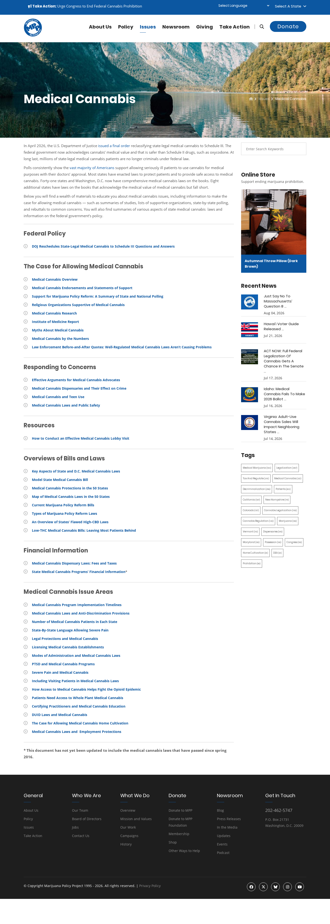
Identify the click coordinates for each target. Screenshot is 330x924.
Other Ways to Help (184, 850)
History (126, 844)
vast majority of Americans (92, 167)
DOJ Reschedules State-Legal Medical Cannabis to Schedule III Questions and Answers (103, 246)
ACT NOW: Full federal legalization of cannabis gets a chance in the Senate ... (284, 361)
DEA (277, 553)
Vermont (250, 531)
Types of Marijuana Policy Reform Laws (64, 513)
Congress (294, 542)
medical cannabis (287, 478)
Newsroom (176, 26)
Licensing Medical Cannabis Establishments (68, 647)
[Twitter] (263, 886)
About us (100, 26)
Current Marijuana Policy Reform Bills (63, 505)
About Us (31, 810)
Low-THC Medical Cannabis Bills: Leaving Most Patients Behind (84, 530)
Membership (179, 833)
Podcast (223, 852)
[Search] (259, 26)
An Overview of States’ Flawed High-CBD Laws (70, 522)
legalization (286, 468)
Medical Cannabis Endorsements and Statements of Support (82, 288)
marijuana (288, 521)
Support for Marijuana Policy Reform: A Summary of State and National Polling (97, 296)
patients (283, 489)
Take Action (234, 26)
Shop (173, 842)
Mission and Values (136, 819)
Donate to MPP (180, 810)
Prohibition (251, 563)
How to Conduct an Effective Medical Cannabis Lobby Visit (80, 438)
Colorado (251, 510)
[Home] (251, 98)
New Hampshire (277, 499)
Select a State (289, 6)
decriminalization (256, 489)
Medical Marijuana (257, 468)
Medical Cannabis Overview (55, 279)
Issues (148, 26)
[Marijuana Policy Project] (33, 35)
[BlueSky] (275, 886)
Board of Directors (86, 819)
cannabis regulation (258, 521)
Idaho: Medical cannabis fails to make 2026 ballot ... (284, 393)
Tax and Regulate (256, 478)
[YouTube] (299, 886)
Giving (204, 26)
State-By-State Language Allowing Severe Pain (70, 630)
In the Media (227, 827)
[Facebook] (251, 886)
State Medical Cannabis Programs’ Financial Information (78, 571)
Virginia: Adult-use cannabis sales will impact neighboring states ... (281, 424)
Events (222, 844)
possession (273, 542)
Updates (223, 835)
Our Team (80, 810)
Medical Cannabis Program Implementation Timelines (77, 604)
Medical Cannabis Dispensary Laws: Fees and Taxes (74, 563)
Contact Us (80, 835)
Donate (288, 26)
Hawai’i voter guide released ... (281, 326)
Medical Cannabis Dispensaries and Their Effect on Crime (79, 388)
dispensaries (272, 531)
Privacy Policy (150, 885)
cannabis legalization (280, 510)
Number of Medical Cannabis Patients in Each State (74, 621)
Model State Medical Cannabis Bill (60, 479)
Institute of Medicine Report (55, 321)
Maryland (251, 542)
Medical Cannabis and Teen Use (58, 396)
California (251, 499)
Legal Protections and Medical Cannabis (65, 638)
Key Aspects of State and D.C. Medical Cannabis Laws (76, 471)
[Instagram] (287, 886)
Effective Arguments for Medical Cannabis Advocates (76, 380)
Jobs (75, 827)
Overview (127, 810)
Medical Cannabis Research (54, 313)
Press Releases (229, 819)
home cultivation (255, 553)
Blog (220, 810)
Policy (125, 26)
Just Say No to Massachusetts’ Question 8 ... (278, 301)
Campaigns (129, 835)
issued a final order (114, 145)
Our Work (128, 827)
